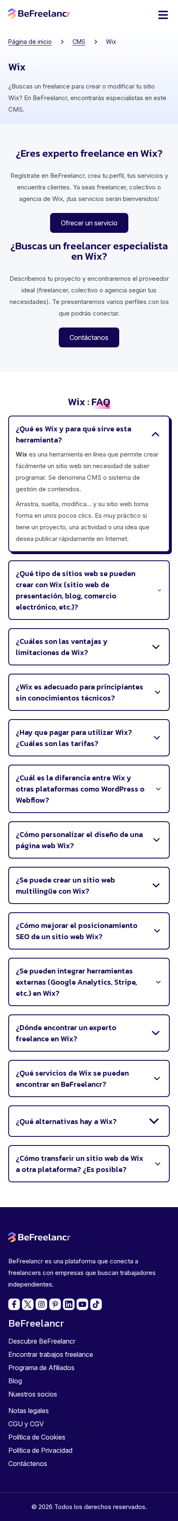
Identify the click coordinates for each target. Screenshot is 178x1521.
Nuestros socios (32, 1394)
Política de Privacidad (40, 1450)
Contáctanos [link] (89, 337)
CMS (78, 41)
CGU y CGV (26, 1424)
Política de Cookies (36, 1437)
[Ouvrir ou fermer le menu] (163, 15)
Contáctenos (27, 1463)
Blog (15, 1381)
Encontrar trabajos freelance (50, 1354)
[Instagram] (41, 1304)
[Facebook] (14, 1304)
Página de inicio (30, 41)
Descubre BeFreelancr (41, 1341)
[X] (27, 1304)
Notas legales (28, 1410)
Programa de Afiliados (41, 1367)
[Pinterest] (55, 1304)
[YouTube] (82, 1304)
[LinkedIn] (68, 1304)
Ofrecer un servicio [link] (89, 223)
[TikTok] (96, 1304)
